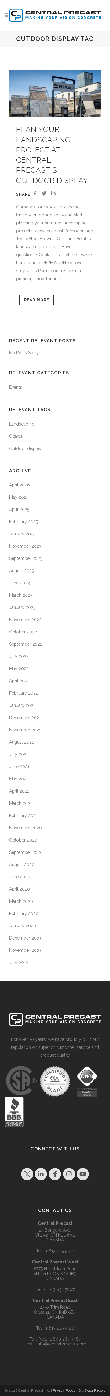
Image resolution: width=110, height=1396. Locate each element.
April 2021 (19, 791)
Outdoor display (25, 448)
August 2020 (22, 864)
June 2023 (19, 582)
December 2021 (25, 717)
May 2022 (19, 668)
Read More (36, 300)
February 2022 (23, 693)
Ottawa (16, 436)
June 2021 (19, 766)
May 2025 (18, 497)
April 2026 (19, 484)
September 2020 (26, 852)
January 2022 (22, 705)
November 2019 (25, 950)
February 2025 (23, 521)
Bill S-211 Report (91, 1390)
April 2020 (19, 889)
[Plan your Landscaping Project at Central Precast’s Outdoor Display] (55, 93)
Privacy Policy (64, 1390)
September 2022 (25, 644)
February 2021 (23, 815)
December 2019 (25, 938)
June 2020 (19, 876)
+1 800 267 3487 (64, 1339)
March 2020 (21, 901)
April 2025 (19, 509)
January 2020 (22, 925)
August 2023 (21, 570)
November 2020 (25, 827)
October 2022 (23, 631)
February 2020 (23, 913)
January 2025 (22, 533)
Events (15, 387)
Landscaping (22, 424)
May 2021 (18, 778)
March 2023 (21, 595)
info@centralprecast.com (61, 1344)
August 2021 (21, 742)
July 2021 (18, 754)
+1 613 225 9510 (59, 1250)
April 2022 (19, 680)
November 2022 (25, 619)
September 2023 (25, 558)
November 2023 (25, 546)
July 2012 (18, 962)
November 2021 (25, 729)
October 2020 (23, 840)
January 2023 (22, 607)
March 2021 (20, 803)
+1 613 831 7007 (59, 1289)
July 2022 (19, 656)
